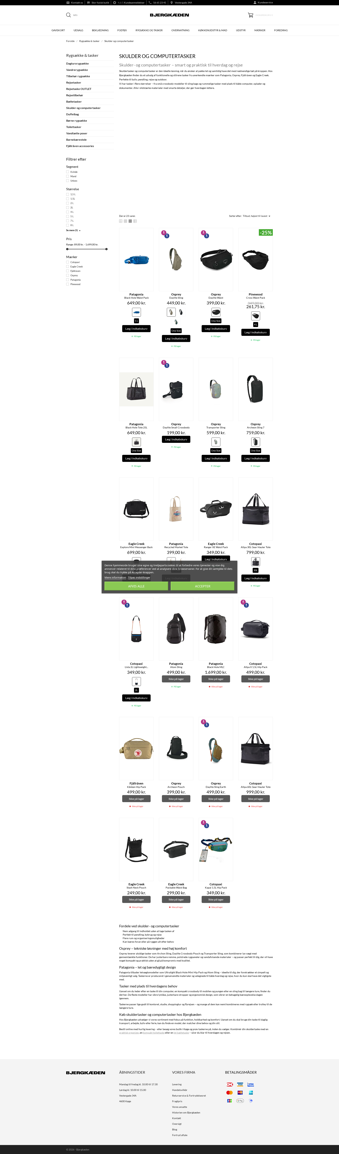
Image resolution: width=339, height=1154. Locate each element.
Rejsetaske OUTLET (78, 88)
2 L (72, 203)
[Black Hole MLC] (229, 601)
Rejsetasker (73, 82)
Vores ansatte (179, 1106)
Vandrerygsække (77, 69)
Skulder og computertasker (83, 107)
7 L (72, 220)
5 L (72, 216)
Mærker (259, 30)
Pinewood (75, 284)
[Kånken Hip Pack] (150, 721)
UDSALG (78, 30)
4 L (72, 211)
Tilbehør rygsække (78, 76)
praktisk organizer (129, 1032)
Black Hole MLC (216, 665)
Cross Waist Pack (255, 296)
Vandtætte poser (76, 133)
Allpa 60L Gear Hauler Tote (255, 785)
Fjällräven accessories (80, 146)
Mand (73, 176)
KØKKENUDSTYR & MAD (212, 30)
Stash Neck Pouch (136, 886)
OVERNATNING (180, 30)
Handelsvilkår (179, 1089)
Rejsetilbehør (74, 95)
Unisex (73, 180)
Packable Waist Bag (176, 886)
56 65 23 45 (159, 2)
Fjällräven (75, 271)
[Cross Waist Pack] (269, 232)
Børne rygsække (76, 120)
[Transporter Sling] (229, 362)
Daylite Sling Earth (216, 785)
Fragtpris (177, 1101)
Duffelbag (72, 114)
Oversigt (177, 1123)
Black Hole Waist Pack (136, 296)
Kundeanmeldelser (134, 2)
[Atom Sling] (189, 601)
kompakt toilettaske (154, 1032)
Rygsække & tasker (82, 55)
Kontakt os (77, 2)
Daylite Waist (216, 296)
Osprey (74, 275)
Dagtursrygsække (77, 63)
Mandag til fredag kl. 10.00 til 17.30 (138, 1084)
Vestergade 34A (183, 2)
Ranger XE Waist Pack (216, 545)
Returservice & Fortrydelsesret (189, 1095)
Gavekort (58, 30)
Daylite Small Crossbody (176, 426)
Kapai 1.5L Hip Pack (216, 886)
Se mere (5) (73, 230)
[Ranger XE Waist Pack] (229, 481)
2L (71, 207)
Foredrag (281, 30)
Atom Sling (176, 665)
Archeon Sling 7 (255, 426)
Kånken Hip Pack (136, 785)
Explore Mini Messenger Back (136, 545)
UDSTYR (241, 30)
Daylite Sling (176, 296)
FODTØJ (122, 30)
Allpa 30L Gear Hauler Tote (255, 545)
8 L (72, 225)
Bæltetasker (74, 101)
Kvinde (74, 171)
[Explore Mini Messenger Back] (150, 481)
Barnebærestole (76, 139)
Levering (177, 1084)
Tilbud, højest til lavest (257, 216)
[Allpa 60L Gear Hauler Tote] (269, 721)
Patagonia (75, 279)
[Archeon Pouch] (189, 721)
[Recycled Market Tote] (189, 481)
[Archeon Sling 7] (269, 362)
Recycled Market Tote (176, 545)
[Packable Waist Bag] (189, 822)
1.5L (72, 198)
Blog (174, 1129)
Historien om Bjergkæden (186, 1112)
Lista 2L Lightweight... (136, 665)
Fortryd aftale (179, 1135)
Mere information (115, 577)
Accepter (202, 586)
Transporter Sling (215, 426)
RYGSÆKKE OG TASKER (149, 30)
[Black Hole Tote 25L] (150, 362)
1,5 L (73, 194)
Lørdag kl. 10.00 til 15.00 (132, 1089)
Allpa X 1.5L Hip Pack (255, 665)
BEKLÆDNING (100, 30)
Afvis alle (136, 586)
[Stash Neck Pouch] (150, 822)
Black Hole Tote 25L (136, 426)
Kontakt (176, 1118)
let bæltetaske (181, 1032)
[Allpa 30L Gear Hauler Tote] (269, 481)
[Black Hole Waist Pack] (150, 232)
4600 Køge (125, 1101)
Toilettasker (73, 127)
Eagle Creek (76, 266)
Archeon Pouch (176, 785)
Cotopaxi (75, 262)
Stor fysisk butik (100, 2)
